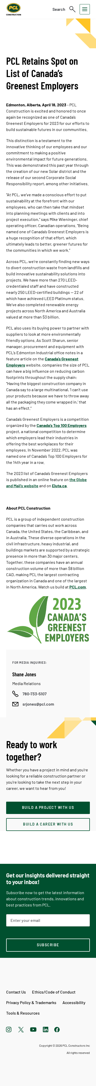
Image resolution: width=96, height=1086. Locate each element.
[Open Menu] (85, 9)
